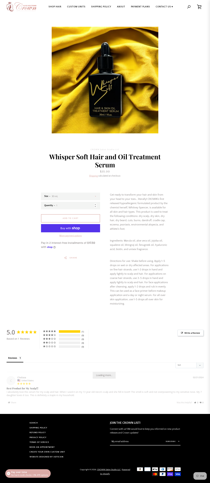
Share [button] (13, 402)
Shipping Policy (101, 6)
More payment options (70, 235)
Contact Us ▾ (164, 6)
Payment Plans (140, 6)
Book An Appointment (42, 447)
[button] (196, 402)
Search (34, 423)
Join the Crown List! (125, 423)
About (121, 6)
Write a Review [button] (192, 332)
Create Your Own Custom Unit (47, 452)
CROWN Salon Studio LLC (109, 469)
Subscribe (171, 441)
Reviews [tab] (12, 357)
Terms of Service (39, 442)
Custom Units (76, 6)
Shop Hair (55, 6)
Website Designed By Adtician (46, 457)
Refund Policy (38, 432)
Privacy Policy (38, 437)
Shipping (93, 176)
